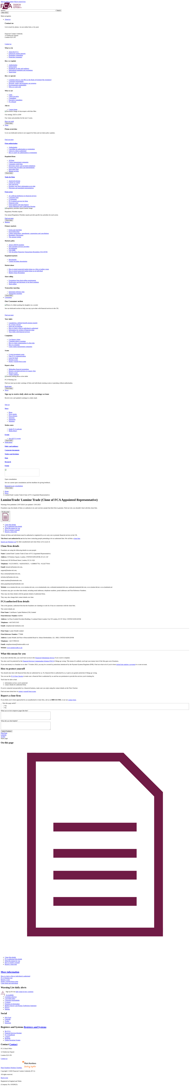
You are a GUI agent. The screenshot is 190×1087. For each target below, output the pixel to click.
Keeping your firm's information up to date (22, 186)
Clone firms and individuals (9, 983)
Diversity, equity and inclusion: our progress (22, 83)
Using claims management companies (20, 346)
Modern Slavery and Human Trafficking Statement (20, 1006)
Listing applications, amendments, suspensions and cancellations (29, 233)
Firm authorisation (11, 143)
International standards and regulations (21, 70)
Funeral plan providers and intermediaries (22, 167)
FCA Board (12, 102)
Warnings (12, 421)
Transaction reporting (15, 293)
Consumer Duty (14, 197)
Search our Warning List (8, 542)
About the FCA (14, 52)
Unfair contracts (14, 374)
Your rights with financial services (19, 332)
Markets (7, 222)
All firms (11, 160)
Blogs (10, 412)
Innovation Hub (14, 169)
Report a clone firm (11, 532)
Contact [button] (13, 1044)
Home (7, 491)
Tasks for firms (10, 177)
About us (7, 19)
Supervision (12, 72)
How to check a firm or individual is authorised (23, 328)
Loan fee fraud (13, 358)
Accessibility (10, 995)
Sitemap (7, 1009)
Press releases (13, 416)
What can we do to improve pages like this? (14, 711)
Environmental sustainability (17, 85)
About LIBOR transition (16, 245)
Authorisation (13, 65)
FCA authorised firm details (13, 526)
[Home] (11, 8)
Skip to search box (20, 1)
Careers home (13, 109)
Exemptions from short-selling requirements (22, 280)
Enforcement (13, 67)
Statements (12, 419)
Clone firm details (10, 524)
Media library (13, 431)
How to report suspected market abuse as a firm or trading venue (29, 269)
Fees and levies (13, 184)
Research (8, 462)
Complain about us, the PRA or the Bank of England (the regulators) (30, 80)
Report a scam (13, 373)
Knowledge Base (14, 231)
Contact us (8, 44)
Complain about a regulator (17, 341)
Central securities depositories (18, 261)
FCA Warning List (6, 978)
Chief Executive (14, 96)
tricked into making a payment (125, 664)
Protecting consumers (15, 57)
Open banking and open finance (19, 205)
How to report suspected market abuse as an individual (26, 271)
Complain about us (11, 997)
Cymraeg (7, 1002)
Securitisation (13, 248)
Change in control (14, 182)
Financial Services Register (13, 1033)
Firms (6, 125)
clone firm (77, 538)
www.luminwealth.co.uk (14, 648)
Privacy (7, 1007)
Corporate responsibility (16, 81)
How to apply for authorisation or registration (23, 152)
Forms (7, 466)
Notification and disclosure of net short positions (24, 282)
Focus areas (9, 192)
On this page (5, 512)
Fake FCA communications (17, 356)
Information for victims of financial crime (21, 330)
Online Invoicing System (12, 1040)
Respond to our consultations (14, 486)
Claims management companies (18, 162)
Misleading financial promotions (19, 369)
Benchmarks (13, 259)
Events (7, 435)
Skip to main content (7, 1)
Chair (10, 94)
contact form (72, 700)
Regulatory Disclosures (16, 235)
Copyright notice (10, 998)
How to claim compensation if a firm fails (22, 343)
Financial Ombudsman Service (44, 658)
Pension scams (13, 360)
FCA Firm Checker (15, 324)
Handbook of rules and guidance (19, 68)
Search (3, 10)
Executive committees (15, 100)
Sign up (7, 404)
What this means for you (12, 528)
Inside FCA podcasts (15, 429)
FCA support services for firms (18, 201)
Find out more (9, 139)
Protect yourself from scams (17, 361)
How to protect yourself (12, 530)
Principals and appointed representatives (21, 188)
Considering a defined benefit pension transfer (23, 323)
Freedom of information (12, 1004)
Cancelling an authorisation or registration (22, 149)
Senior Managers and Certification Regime (22, 206)
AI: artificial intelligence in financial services (22, 196)
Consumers (8, 297)
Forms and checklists (15, 230)
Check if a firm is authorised (17, 151)
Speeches (12, 418)
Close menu (9, 123)
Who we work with (15, 87)
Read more (8, 386)
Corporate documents (12, 450)
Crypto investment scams (16, 354)
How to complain (14, 345)
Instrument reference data (16, 292)
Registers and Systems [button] (35, 1027)
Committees (12, 98)
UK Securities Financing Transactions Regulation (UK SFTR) (28, 252)
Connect (7, 1036)
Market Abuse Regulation (17, 273)
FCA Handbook (10, 1035)
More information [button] (10, 972)
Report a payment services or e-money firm (22, 371)
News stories (13, 414)
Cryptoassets (13, 199)
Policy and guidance (11, 446)
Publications (8, 442)
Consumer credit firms (16, 164)
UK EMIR (12, 250)
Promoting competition (16, 55)
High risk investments (15, 326)
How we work (9, 121)
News (6, 390)
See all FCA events (15, 438)
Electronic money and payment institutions (22, 166)
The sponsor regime (15, 237)
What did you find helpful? (9, 721)
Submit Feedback (7, 731)
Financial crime (13, 203)
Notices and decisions (12, 454)
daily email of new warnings (24, 991)
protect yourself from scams (27, 691)
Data (6, 458)
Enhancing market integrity (17, 53)
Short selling (13, 284)
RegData (7, 1038)
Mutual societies (14, 171)
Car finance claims (14, 339)
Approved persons (14, 181)
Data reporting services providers (19, 246)
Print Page (4, 733)
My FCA (7, 1031)
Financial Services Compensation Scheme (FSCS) (38, 661)
